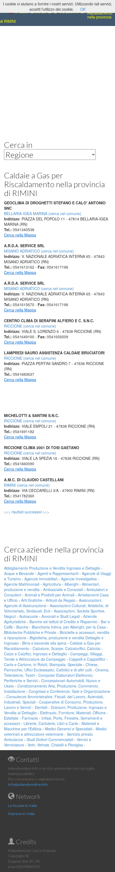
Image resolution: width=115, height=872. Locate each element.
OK (83, 9)
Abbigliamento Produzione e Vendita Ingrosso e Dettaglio (52, 568)
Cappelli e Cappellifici (87, 659)
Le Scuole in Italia (22, 805)
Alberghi (71, 584)
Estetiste (11, 718)
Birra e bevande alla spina (44, 643)
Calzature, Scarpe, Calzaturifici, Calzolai (66, 648)
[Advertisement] (57, 79)
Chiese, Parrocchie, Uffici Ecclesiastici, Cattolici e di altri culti (51, 667)
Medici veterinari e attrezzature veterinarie (55, 731)
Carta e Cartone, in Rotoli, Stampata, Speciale (43, 664)
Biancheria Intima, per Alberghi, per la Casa (69, 627)
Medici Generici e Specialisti (68, 728)
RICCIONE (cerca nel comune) (30, 326)
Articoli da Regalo (60, 600)
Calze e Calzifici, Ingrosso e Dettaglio (35, 653)
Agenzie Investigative (79, 578)
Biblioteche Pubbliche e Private (30, 632)
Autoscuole (28, 616)
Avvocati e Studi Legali (60, 616)
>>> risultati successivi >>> (35, 511)
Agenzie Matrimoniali (21, 584)
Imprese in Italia (21, 813)
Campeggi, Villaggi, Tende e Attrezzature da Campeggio (53, 656)
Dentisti (41, 707)
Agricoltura (52, 584)
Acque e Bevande (19, 573)
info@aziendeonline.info (28, 784)
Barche (22, 627)
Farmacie (30, 718)
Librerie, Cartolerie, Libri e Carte (51, 723)
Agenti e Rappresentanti (57, 573)
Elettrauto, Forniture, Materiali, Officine (73, 712)
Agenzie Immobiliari (40, 578)
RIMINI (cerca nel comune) (27, 485)
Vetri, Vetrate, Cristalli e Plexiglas (55, 744)
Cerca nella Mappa (20, 235)
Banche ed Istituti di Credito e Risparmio (63, 621)
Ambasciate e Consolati (63, 589)
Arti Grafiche (31, 600)
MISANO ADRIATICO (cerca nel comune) (39, 251)
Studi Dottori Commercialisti (49, 739)
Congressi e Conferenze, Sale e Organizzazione (69, 691)
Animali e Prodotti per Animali (49, 594)
